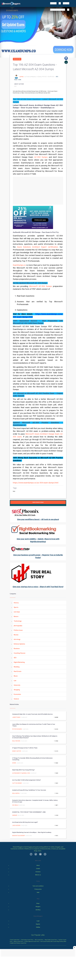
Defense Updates (19, 644)
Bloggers (38, 906)
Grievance (38, 871)
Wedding (16, 667)
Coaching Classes (19, 653)
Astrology (17, 639)
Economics (17, 694)
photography (18, 625)
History (16, 603)
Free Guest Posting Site (46, 941)
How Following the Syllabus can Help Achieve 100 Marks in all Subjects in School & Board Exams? (34, 736)
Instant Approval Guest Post (31, 941)
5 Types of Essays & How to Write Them (24, 748)
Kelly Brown (16, 741)
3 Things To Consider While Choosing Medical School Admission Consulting (32, 758)
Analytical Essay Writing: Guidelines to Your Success (29, 790)
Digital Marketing (19, 662)
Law (15, 680)
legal (38, 892)
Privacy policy (38, 889)
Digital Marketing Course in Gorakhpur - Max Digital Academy (31, 832)
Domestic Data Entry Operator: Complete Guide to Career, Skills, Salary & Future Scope (35, 801)
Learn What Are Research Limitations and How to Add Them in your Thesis (33, 725)
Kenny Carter (16, 751)
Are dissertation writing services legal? (25, 822)
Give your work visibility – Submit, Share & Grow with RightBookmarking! (38, 540)
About (38, 865)
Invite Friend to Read (38, 502)
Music (16, 676)
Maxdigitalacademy (18, 835)
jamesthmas (16, 717)
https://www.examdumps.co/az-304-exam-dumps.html (35, 483)
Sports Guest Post (18, 941)
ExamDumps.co (19, 265)
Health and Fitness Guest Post (18, 943)
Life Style (17, 612)
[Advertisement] (38, 191)
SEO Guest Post (39, 939)
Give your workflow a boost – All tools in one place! (38, 519)
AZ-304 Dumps (41, 157)
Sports (16, 607)
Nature (16, 616)
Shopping (17, 690)
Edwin (14, 763)
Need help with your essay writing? (23, 770)
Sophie (21, 76)
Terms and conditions (38, 886)
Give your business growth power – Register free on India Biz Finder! (38, 556)
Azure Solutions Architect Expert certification (37, 247)
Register (38, 924)
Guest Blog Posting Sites (59, 941)
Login (38, 921)
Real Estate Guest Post (51, 939)
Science (16, 699)
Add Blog (38, 909)
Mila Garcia (15, 793)
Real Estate (17, 671)
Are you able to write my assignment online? (26, 780)
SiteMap (38, 927)
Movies (16, 635)
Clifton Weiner (17, 783)
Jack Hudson (16, 825)
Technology (17, 621)
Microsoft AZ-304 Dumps (40, 286)
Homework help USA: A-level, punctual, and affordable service (32, 714)
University (17, 685)
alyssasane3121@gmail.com (21, 773)
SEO (15, 657)
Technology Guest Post (27, 939)
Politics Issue (18, 630)
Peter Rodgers (17, 729)
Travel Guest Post (14, 939)
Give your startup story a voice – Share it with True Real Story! (38, 587)
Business (17, 648)
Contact (38, 868)
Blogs (38, 903)
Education (17, 59)
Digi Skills (15, 805)
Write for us (38, 875)
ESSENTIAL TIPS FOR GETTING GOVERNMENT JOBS (29, 812)
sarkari (14, 815)
